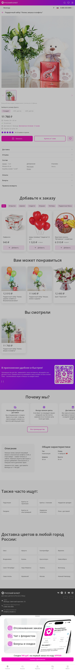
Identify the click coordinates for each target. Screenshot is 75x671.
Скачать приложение (37, 659)
